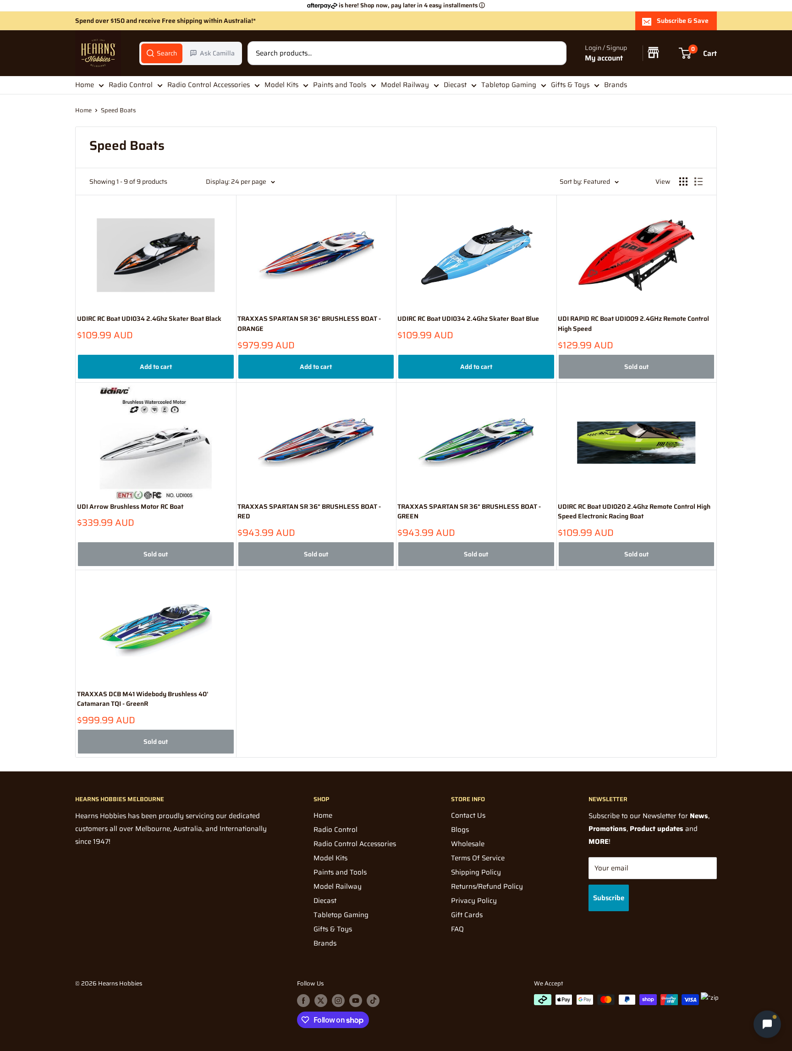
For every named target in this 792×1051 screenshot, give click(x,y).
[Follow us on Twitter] (320, 1000)
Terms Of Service (478, 858)
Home (84, 84)
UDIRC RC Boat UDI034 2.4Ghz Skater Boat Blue (468, 319)
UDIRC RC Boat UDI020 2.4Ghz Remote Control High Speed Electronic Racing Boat (634, 512)
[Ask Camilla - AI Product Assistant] (767, 1024)
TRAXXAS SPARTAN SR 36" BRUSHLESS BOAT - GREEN (469, 512)
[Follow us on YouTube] (355, 1000)
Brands (615, 84)
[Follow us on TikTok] (373, 1000)
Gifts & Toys (570, 84)
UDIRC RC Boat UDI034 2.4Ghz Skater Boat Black (149, 319)
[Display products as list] (698, 181)
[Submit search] (554, 53)
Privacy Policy (474, 900)
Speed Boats (118, 110)
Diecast (455, 84)
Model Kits (281, 84)
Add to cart (156, 367)
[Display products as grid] (683, 181)
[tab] (161, 53)
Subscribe (608, 897)
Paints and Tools (339, 84)
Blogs (460, 829)
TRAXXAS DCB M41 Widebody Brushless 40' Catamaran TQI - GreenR (143, 699)
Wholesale (467, 843)
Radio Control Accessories (208, 84)
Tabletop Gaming (508, 84)
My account (604, 58)
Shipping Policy (476, 872)
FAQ (457, 929)
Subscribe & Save (683, 21)
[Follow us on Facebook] (303, 1000)
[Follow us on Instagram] (338, 1000)
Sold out (636, 367)
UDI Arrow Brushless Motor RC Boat (130, 507)
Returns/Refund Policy (487, 886)
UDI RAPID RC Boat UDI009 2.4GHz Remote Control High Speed (633, 324)
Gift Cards (467, 914)
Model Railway (405, 84)
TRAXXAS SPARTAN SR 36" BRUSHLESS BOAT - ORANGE (309, 324)
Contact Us (468, 815)
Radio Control (131, 84)
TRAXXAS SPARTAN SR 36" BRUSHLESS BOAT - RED (309, 512)
